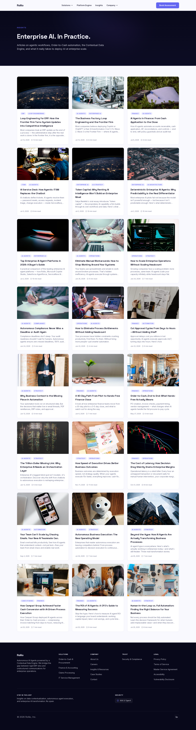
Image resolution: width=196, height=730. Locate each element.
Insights (99, 5)
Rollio (20, 5)
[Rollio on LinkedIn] (176, 716)
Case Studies (96, 674)
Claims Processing (67, 673)
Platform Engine (84, 5)
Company (111, 5)
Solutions (66, 5)
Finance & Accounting (68, 668)
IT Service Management (69, 678)
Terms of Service (161, 664)
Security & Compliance (132, 659)
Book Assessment (167, 5)
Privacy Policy (160, 659)
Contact (93, 679)
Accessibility (159, 674)
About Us (94, 659)
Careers (93, 664)
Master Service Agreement (165, 669)
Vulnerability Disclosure (164, 679)
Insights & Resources (99, 669)
